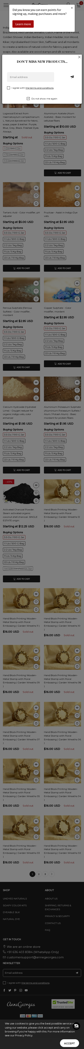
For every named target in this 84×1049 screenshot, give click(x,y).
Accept (69, 1043)
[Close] (79, 57)
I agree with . (33, 87)
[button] (76, 1029)
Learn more (23, 24)
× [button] (72, 7)
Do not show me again (44, 98)
